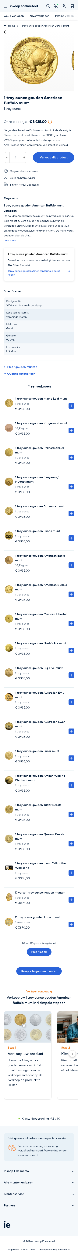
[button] (72, 1054)
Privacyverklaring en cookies (54, 1249)
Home (11, 26)
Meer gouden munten (22, 367)
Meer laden (39, 952)
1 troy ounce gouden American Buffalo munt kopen (34, 273)
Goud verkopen (14, 16)
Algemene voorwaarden (21, 1249)
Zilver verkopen (39, 16)
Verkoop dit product (54, 157)
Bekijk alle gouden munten (39, 971)
